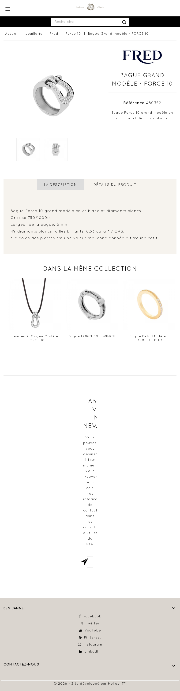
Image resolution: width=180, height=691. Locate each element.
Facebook (92, 616)
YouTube (93, 630)
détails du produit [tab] (114, 184)
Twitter (93, 623)
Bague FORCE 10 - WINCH (92, 336)
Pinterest (92, 637)
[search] (124, 22)
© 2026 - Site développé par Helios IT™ (90, 683)
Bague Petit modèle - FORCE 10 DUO (149, 338)
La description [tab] (60, 184)
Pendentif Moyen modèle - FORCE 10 (34, 338)
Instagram (92, 644)
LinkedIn (93, 651)
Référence (134, 103)
